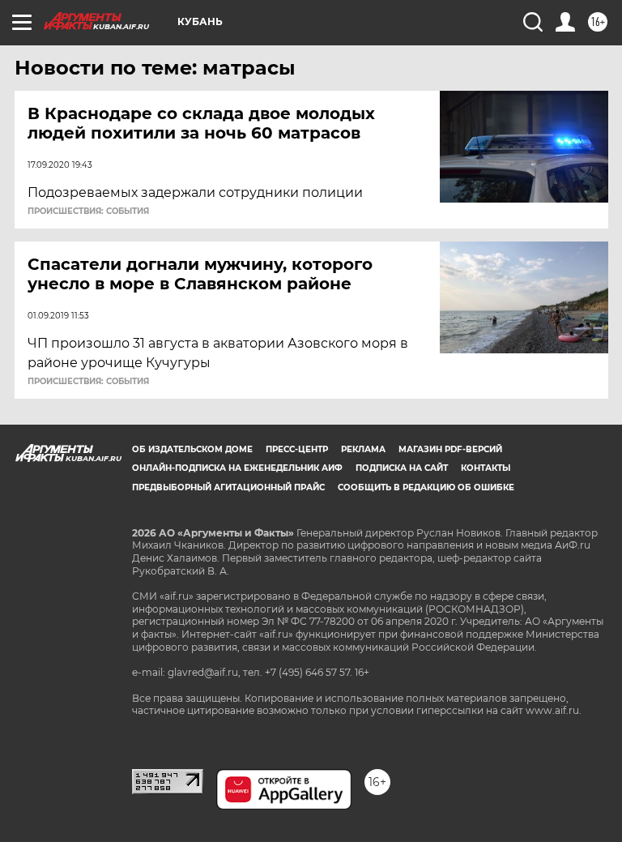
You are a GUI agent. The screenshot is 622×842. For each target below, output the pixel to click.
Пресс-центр (297, 449)
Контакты (485, 468)
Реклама (363, 449)
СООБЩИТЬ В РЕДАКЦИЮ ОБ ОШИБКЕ (426, 487)
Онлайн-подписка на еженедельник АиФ (237, 468)
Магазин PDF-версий (450, 449)
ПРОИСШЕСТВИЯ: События (88, 211)
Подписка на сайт (402, 468)
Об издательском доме (192, 449)
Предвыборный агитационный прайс (228, 487)
